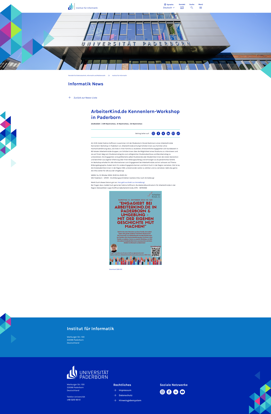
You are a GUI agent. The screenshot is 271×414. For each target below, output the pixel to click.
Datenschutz (125, 395)
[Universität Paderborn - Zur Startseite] (70, 6)
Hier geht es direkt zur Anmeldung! (131, 182)
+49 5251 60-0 (73, 400)
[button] (170, 6)
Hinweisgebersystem (130, 400)
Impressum (125, 390)
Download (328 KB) (115, 269)
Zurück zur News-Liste (85, 97)
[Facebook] (169, 391)
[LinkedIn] (175, 391)
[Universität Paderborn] (135, 372)
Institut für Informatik (87, 8)
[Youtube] (182, 391)
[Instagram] (162, 391)
